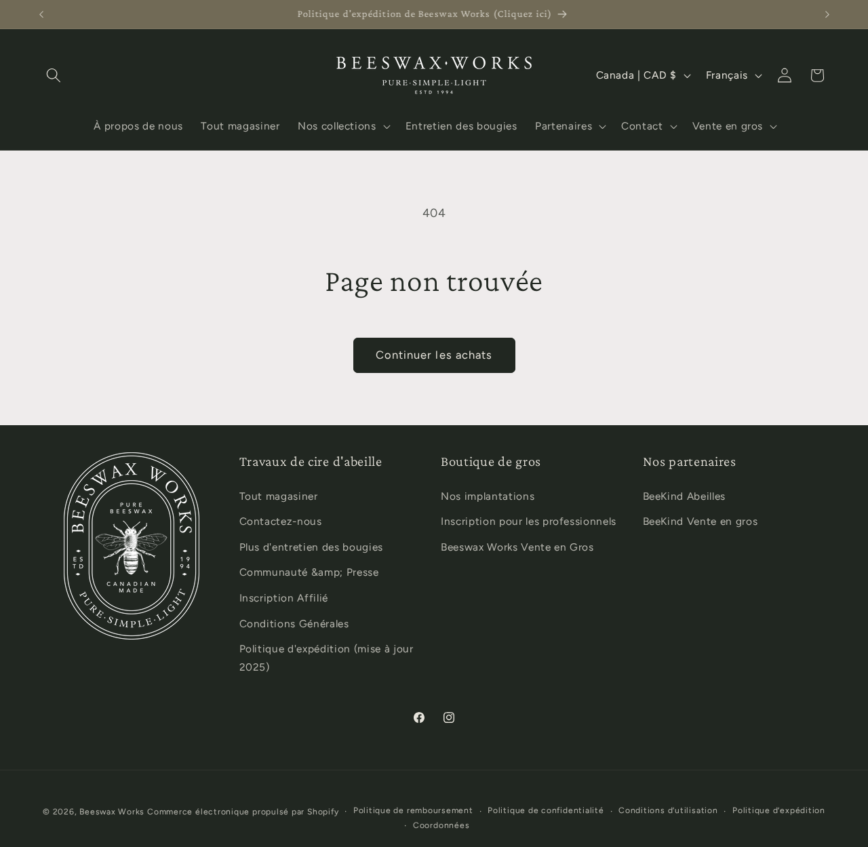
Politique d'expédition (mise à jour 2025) (326, 657)
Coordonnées (441, 825)
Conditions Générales (294, 623)
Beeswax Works (111, 811)
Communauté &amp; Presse (309, 572)
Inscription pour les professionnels (528, 521)
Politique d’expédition (778, 811)
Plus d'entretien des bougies (311, 546)
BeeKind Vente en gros (700, 521)
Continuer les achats (434, 354)
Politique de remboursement (413, 811)
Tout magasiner (278, 496)
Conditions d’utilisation (667, 811)
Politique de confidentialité (546, 811)
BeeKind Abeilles (684, 496)
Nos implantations (487, 496)
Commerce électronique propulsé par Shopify (242, 811)
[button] (53, 75)
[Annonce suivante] (827, 14)
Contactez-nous (280, 521)
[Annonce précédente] (41, 14)
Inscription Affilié (284, 597)
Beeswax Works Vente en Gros (517, 546)
